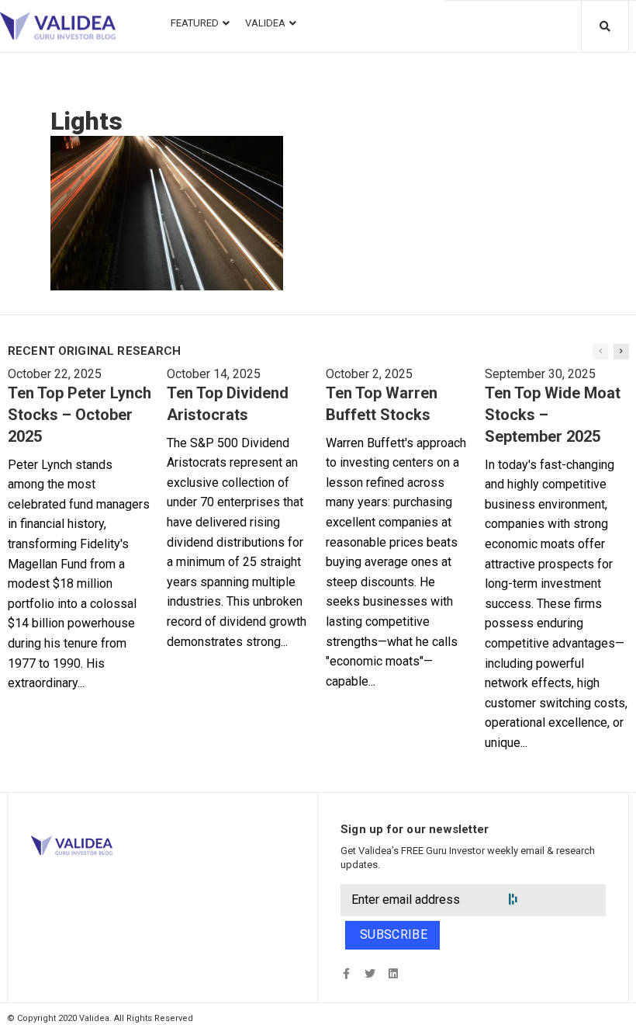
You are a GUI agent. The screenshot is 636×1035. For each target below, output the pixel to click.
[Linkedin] (393, 974)
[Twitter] (369, 974)
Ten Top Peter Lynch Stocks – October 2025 (79, 415)
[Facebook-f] (346, 974)
